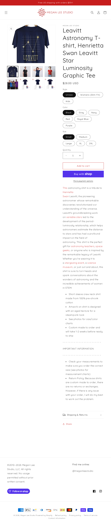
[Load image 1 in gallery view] (12, 71)
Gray (81, 112)
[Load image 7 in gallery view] (37, 84)
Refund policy (60, 515)
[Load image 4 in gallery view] (50, 71)
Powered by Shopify (44, 515)
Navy (94, 112)
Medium (83, 137)
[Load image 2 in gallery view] (25, 71)
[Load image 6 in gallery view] (25, 84)
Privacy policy (75, 515)
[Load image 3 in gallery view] (37, 71)
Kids (68, 101)
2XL (91, 143)
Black (68, 112)
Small (69, 137)
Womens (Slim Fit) (90, 95)
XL (80, 143)
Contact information (56, 518)
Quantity (67, 150)
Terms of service (90, 515)
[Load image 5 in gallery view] (12, 84)
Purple (69, 125)
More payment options (83, 181)
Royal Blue (83, 119)
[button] (6, 12)
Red (68, 119)
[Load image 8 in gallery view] (50, 84)
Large (69, 143)
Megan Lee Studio (27, 515)
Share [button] (69, 424)
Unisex (69, 95)
